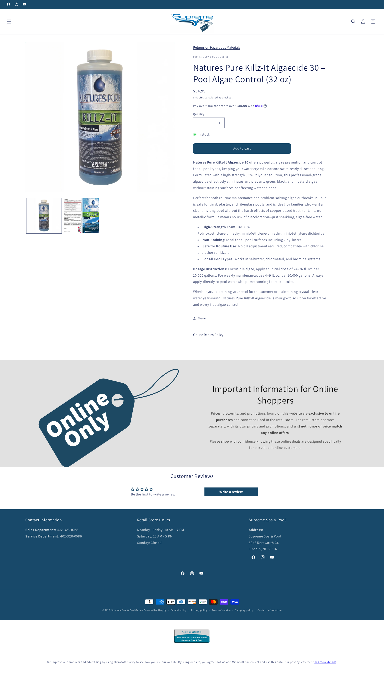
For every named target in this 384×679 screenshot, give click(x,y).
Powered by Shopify (155, 610)
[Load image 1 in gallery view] (44, 215)
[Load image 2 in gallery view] (81, 215)
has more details (325, 662)
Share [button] (202, 318)
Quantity (198, 114)
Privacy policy (199, 609)
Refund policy (179, 609)
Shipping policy (244, 609)
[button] (9, 21)
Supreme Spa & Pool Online (127, 610)
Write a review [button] (231, 491)
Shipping (198, 97)
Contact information (270, 609)
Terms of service (221, 609)
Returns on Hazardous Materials (216, 47)
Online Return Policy (208, 334)
